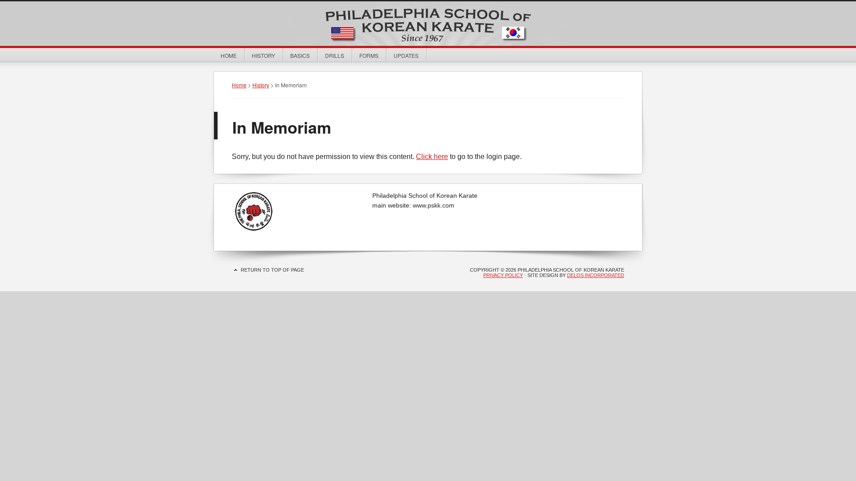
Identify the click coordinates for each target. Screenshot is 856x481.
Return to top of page (272, 270)
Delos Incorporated (595, 275)
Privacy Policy (503, 275)
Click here (432, 156)
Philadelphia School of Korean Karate (428, 23)
